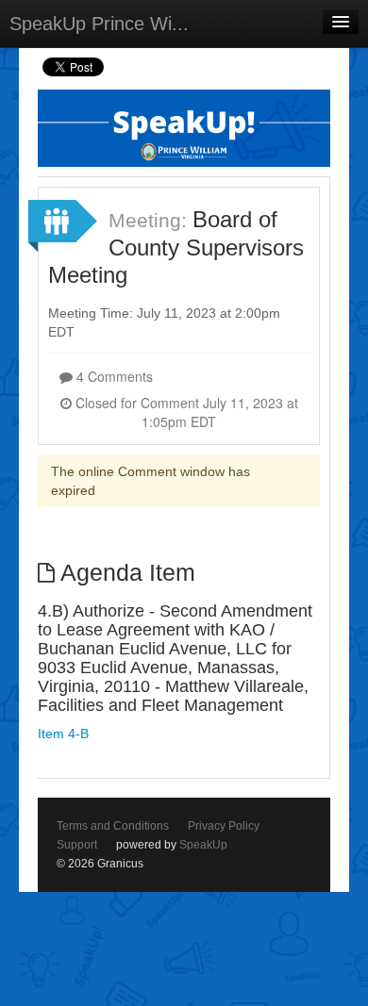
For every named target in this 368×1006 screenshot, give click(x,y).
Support (77, 844)
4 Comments (113, 376)
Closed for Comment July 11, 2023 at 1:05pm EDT (185, 412)
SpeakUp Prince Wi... (99, 23)
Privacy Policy (223, 826)
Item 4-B (63, 733)
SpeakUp (203, 844)
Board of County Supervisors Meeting (176, 247)
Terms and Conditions (113, 826)
